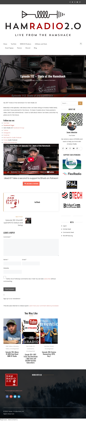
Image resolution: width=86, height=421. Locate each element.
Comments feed (68, 232)
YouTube (13, 44)
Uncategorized (43, 72)
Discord (27, 48)
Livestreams (30, 349)
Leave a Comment (49, 80)
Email (24, 260)
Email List (6, 135)
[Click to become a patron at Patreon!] (31, 186)
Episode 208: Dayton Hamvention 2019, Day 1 (49, 354)
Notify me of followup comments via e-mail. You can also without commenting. (29, 280)
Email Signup (9, 48)
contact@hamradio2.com (13, 391)
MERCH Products (25, 44)
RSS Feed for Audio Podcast (12, 138)
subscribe (47, 279)
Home (5, 44)
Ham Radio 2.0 (30, 346)
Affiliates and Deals (41, 44)
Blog (35, 48)
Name (5, 260)
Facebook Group (18, 128)
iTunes (5, 140)
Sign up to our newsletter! (11, 299)
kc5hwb (40, 80)
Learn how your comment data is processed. (44, 306)
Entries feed (67, 229)
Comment (7, 237)
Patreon (19, 48)
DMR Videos (9, 346)
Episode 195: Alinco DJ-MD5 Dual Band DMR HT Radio (12, 354)
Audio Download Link (10, 142)
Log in (65, 226)
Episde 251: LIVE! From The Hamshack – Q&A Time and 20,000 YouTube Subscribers (30, 358)
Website (6, 268)
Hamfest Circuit (49, 346)
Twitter (5, 130)
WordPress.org (68, 236)
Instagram (6, 133)
